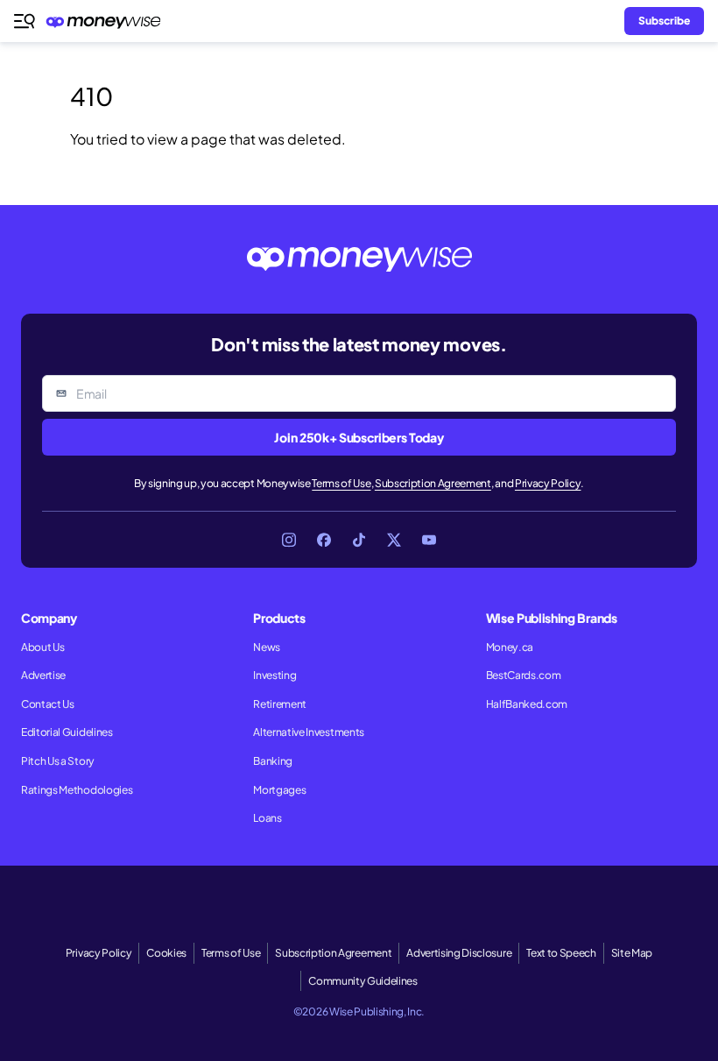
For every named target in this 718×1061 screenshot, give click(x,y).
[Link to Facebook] (324, 540)
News (266, 647)
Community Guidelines (363, 980)
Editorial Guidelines (67, 732)
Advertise (43, 675)
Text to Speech (561, 952)
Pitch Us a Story (58, 760)
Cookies (166, 952)
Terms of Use (341, 483)
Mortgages (279, 789)
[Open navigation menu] (24, 21)
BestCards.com (523, 675)
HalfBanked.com (527, 704)
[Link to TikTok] (359, 540)
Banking (272, 760)
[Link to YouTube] (429, 540)
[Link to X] (394, 540)
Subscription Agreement (433, 483)
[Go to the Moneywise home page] (108, 21)
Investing (274, 675)
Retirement (279, 704)
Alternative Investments (308, 732)
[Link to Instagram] (289, 540)
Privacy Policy (548, 483)
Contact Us (47, 704)
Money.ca (509, 647)
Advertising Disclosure (458, 952)
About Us (42, 647)
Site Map (631, 952)
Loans (267, 817)
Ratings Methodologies (76, 789)
